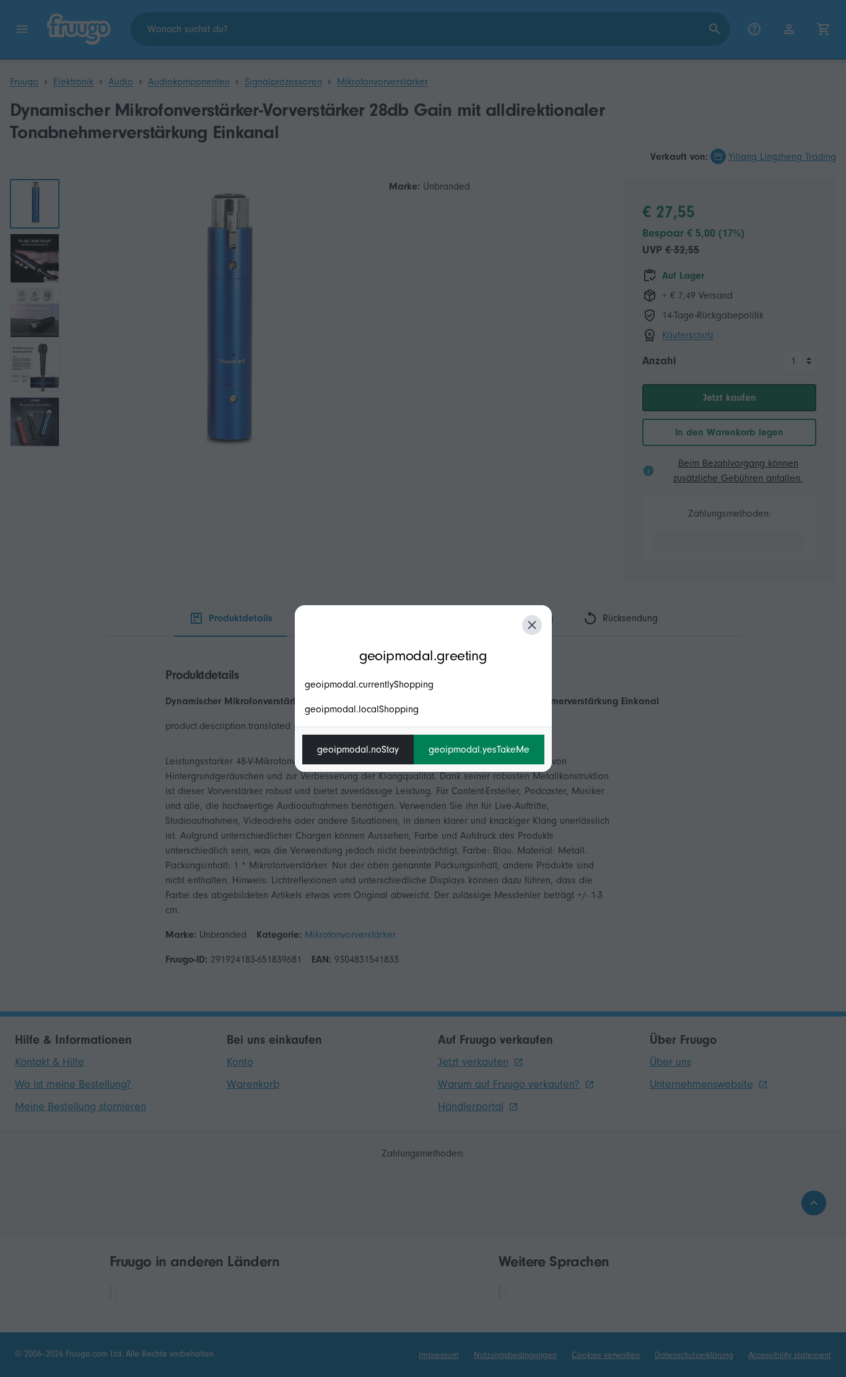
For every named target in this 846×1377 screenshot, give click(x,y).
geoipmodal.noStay (358, 749)
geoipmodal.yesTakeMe (479, 749)
